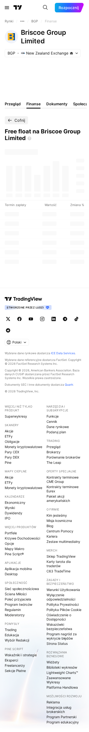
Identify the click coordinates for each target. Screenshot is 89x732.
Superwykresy (16, 416)
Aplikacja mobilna (18, 569)
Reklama (53, 702)
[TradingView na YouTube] (31, 319)
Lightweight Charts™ (62, 673)
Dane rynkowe (58, 427)
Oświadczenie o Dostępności (59, 617)
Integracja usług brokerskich (59, 709)
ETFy (9, 436)
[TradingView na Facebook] (19, 319)
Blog (50, 526)
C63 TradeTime (58, 571)
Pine (8, 462)
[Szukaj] (45, 7)
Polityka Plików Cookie (64, 610)
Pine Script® (14, 554)
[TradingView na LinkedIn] (53, 319)
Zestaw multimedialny (63, 542)
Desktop (11, 574)
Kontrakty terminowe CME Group (63, 479)
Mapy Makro (14, 549)
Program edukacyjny (63, 722)
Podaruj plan (56, 432)
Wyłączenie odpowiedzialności (61, 597)
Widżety (53, 662)
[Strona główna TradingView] (18, 7)
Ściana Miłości (16, 594)
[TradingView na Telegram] (65, 319)
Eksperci (11, 660)
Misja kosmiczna (59, 521)
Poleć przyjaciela (18, 599)
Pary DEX (12, 457)
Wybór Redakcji (17, 640)
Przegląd (54, 447)
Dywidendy (13, 513)
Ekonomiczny (15, 502)
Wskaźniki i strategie (21, 655)
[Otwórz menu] (7, 7)
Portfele (11, 533)
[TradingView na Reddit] (8, 330)
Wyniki (10, 508)
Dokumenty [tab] (56, 103)
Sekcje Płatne (15, 671)
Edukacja (12, 635)
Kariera (52, 536)
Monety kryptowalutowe (23, 447)
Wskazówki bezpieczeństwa (59, 626)
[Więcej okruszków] (22, 21)
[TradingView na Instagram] (42, 319)
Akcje (9, 431)
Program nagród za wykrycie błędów (62, 636)
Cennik (52, 421)
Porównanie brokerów (63, 457)
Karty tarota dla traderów (59, 564)
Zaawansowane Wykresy (59, 680)
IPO (7, 518)
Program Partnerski (61, 717)
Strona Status (57, 643)
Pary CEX (12, 452)
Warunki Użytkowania (63, 590)
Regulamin (13, 610)
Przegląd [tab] (13, 103)
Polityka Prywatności (63, 604)
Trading (11, 630)
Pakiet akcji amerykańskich (58, 498)
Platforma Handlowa (62, 687)
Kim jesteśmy (57, 515)
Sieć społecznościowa (22, 589)
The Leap (54, 462)
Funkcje (53, 416)
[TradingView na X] (8, 319)
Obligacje (12, 441)
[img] (71, 53)
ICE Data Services (63, 353)
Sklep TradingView (61, 556)
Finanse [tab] (33, 103)
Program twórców (18, 604)
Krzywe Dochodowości (22, 538)
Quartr (69, 384)
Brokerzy (54, 452)
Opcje (9, 543)
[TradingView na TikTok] (76, 319)
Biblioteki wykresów (62, 667)
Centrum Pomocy (60, 531)
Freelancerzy (15, 665)
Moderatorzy (15, 615)
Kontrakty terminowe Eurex (63, 489)
